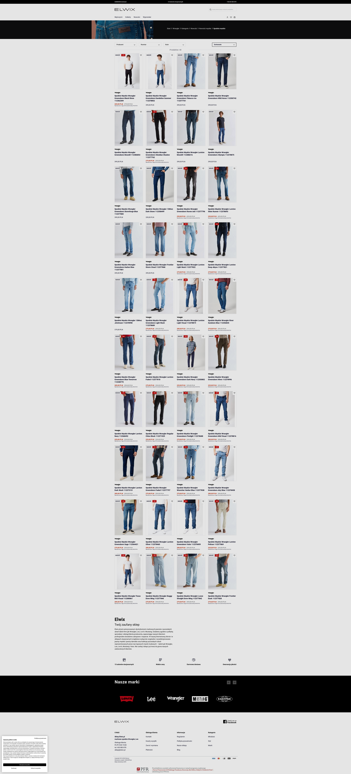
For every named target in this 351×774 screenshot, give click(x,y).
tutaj (8, 759)
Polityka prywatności (40, 738)
